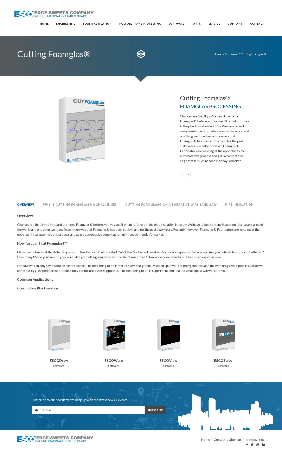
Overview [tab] (25, 204)
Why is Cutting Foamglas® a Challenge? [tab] (80, 204)
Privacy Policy (256, 439)
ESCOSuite (223, 360)
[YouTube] (257, 444)
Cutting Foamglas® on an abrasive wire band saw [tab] (171, 204)
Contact (219, 439)
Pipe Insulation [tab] (239, 204)
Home (217, 54)
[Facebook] (247, 444)
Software (231, 54)
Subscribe (155, 410)
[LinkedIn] (263, 444)
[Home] (55, 439)
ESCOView (168, 360)
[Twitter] (252, 444)
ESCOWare (113, 360)
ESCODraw (59, 360)
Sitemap (235, 439)
